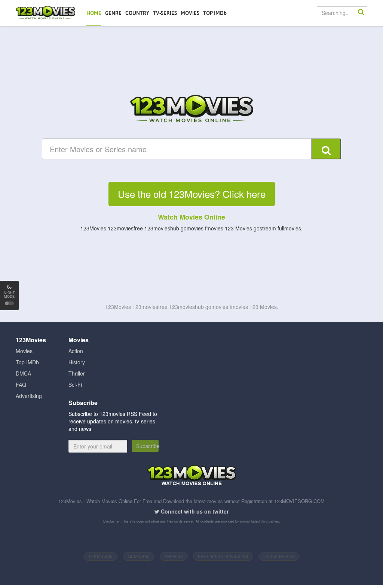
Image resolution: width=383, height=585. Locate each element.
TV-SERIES (165, 13)
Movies (24, 351)
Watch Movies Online (191, 217)
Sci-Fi (75, 384)
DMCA (23, 373)
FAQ (21, 384)
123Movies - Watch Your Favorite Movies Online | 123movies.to (45, 13)
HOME (93, 13)
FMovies (174, 556)
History (76, 362)
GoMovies (139, 556)
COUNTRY (137, 13)
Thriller (76, 373)
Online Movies (279, 556)
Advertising (29, 395)
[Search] (361, 12)
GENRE (113, 13)
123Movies (100, 556)
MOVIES (190, 13)
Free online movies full (223, 556)
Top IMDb (27, 362)
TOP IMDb (215, 13)
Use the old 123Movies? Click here (192, 193)
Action (75, 351)
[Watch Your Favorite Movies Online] (191, 110)
